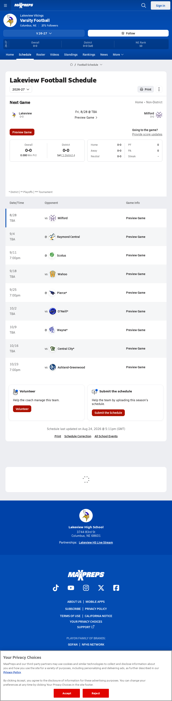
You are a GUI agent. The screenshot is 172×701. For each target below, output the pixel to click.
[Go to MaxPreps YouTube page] (71, 588)
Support (83, 627)
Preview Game (22, 132)
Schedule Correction (77, 436)
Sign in (160, 5)
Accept (67, 693)
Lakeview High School (86, 526)
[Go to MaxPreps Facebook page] (116, 588)
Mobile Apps (95, 601)
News (104, 54)
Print (148, 89)
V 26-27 (41, 33)
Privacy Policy (96, 609)
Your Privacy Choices (86, 621)
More (116, 54)
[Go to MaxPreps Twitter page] (101, 588)
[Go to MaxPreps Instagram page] (86, 588)
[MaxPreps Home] (23, 5)
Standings (71, 54)
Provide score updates (147, 134)
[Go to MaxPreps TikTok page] (55, 588)
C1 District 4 (68, 155)
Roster (40, 54)
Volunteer (22, 409)
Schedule (25, 54)
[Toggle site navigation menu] (5, 5)
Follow (130, 33)
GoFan (73, 644)
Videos (54, 54)
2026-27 (18, 89)
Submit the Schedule (108, 412)
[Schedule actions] (159, 89)
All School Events (106, 436)
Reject (96, 693)
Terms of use (70, 616)
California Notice (98, 616)
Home (10, 54)
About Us (74, 601)
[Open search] (143, 5)
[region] (86, 675)
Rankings (89, 54)
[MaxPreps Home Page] (71, 64)
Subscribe (73, 609)
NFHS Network (93, 644)
